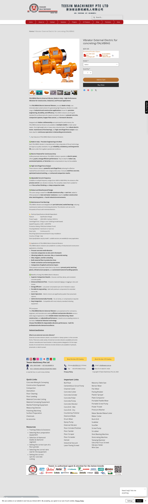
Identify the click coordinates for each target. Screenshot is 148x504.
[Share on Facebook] (84, 90)
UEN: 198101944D (35, 365)
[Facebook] (27, 359)
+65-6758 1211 (76, 365)
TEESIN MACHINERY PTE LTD (85, 5)
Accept (139, 501)
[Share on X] (96, 90)
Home (31, 31)
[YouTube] (31, 359)
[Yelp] (51, 359)
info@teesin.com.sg (105, 365)
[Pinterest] (44, 359)
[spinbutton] (88, 72)
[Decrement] (84, 72)
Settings (129, 501)
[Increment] (91, 72)
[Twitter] (41, 359)
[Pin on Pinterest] (88, 90)
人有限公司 (96, 9)
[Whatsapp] (54, 359)
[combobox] (101, 64)
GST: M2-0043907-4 (48, 365)
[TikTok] (34, 359)
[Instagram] (37, 359)
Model (85, 61)
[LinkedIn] (47, 359)
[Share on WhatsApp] (92, 90)
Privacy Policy (79, 501)
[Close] (145, 500)
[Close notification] (145, 489)
